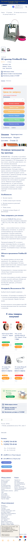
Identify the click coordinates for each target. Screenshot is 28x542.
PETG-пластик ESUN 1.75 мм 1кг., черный (7, 334)
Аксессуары (4, 495)
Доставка (4, 140)
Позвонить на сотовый (14, 111)
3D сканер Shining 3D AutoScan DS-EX (20, 368)
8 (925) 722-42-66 (10, 444)
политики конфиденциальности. (10, 530)
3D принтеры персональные (20, 12)
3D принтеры (9, 12)
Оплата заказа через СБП (8, 511)
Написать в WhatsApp (14, 120)
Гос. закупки (4, 520)
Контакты (3, 505)
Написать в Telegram (14, 116)
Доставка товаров (5, 512)
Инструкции (4, 517)
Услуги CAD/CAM (19, 487)
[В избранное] (6, 127)
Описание (5, 134)
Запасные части (5, 496)
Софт (2, 492)
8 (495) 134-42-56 (10, 441)
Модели (17, 137)
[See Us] (3, 429)
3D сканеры (4, 483)
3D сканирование (19, 483)
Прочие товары (5, 499)
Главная (3, 12)
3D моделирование (19, 484)
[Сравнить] (13, 127)
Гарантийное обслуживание (8, 513)
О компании (4, 507)
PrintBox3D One (12, 219)
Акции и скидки (5, 480)
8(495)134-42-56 (19, 8)
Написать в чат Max (14, 124)
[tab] (5, 134)
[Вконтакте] (5, 429)
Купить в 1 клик (14, 107)
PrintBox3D (3, 57)
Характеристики (16, 134)
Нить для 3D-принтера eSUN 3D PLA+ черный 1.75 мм (20, 335)
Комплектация (6, 137)
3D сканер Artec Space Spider (6, 368)
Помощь (3, 508)
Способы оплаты (5, 509)
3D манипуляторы (5, 485)
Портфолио (17, 480)
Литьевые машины (6, 497)
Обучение (17, 485)
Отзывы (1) (14, 140)
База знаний (4, 516)
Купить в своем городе (7, 523)
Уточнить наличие (14, 103)
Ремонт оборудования (20, 488)
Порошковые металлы (7, 491)
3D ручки (3, 484)
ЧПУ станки (4, 493)
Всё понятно (5, 535)
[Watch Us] (1, 429)
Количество (6, 97)
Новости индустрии (6, 515)
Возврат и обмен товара (7, 524)
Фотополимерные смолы (6, 488)
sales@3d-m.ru (19, 6)
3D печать (17, 481)
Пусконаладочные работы (19, 490)
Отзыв (9, 62)
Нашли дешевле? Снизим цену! (10, 95)
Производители (5, 519)
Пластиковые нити (6, 487)
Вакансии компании (6, 521)
